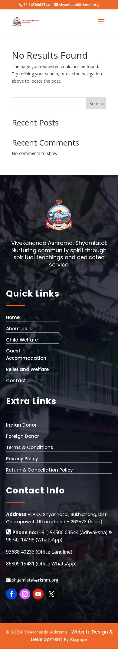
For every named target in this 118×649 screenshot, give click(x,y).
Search (96, 103)
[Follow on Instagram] (24, 594)
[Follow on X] (51, 594)
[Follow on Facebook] (11, 594)
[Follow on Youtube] (38, 594)
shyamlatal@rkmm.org (34, 580)
